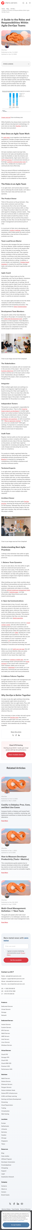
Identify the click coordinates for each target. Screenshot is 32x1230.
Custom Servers (6, 1027)
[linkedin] (18, 1204)
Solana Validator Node (8, 1090)
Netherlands (5, 1126)
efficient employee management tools (18, 590)
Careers (3, 1192)
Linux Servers (5, 1042)
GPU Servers (5, 1030)
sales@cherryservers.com (13, 976)
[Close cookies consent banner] (29, 1213)
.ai (9, 640)
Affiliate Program (6, 1159)
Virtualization (5, 1111)
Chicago (3, 1138)
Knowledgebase (6, 1165)
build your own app (18, 649)
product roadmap (15, 230)
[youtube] (22, 1204)
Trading (3, 1108)
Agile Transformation (20, 306)
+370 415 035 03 (9, 994)
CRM (16, 632)
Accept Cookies (16, 1225)
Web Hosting (5, 1114)
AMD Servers (5, 1036)
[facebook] (14, 1204)
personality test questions (9, 419)
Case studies (5, 1156)
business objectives (7, 371)
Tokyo (3, 1144)
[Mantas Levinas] (7, 843)
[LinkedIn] (19, 735)
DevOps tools (14, 717)
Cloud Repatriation (7, 1105)
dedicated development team (13, 319)
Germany (4, 1132)
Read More (4, 821)
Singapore (4, 1141)
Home (3, 8)
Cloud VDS (4, 1060)
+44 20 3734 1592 (9, 991)
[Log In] (26, 3)
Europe (3, 1123)
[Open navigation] (30, 3)
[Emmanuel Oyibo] (7, 792)
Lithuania (4, 1129)
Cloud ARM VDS (6, 1063)
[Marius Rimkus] (7, 45)
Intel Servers (5, 1039)
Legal (3, 1174)
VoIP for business (6, 160)
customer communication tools (16, 162)
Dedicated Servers (7, 1006)
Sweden (3, 1135)
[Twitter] (13, 735)
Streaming (4, 1102)
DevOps (13, 8)
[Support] (23, 3)
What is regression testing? (12, 421)
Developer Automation (8, 1162)
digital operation (18, 618)
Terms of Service (25, 1209)
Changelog (4, 1168)
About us (4, 1189)
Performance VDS (6, 1069)
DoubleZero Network (7, 1177)
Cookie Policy (21, 1220)
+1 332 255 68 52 (9, 988)
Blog (7, 8)
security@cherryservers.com (16, 984)
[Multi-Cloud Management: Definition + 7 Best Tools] (16, 887)
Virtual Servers (5, 1009)
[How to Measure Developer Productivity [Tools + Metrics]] (16, 836)
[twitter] (10, 1204)
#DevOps (4, 50)
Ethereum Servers (6, 1084)
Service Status (6, 1209)
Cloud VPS (4, 1054)
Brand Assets (5, 1195)
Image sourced (5, 117)
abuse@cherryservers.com (14, 981)
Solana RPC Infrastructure (9, 1093)
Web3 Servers (5, 1033)
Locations (4, 1119)
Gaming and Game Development (11, 1099)
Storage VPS (5, 1057)
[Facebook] (16, 735)
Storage (3, 1012)
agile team (6, 137)
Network (3, 1015)
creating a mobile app (16, 659)
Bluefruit (4, 459)
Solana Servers (6, 1081)
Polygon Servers (6, 1087)
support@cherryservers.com (15, 978)
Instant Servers (6, 1024)
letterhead (11, 667)
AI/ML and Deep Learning (9, 1096)
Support (3, 1171)
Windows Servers (6, 1045)
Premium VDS (5, 1066)
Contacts (4, 1186)
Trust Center (15, 1209)
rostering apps (13, 592)
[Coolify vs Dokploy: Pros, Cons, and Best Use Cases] (16, 784)
